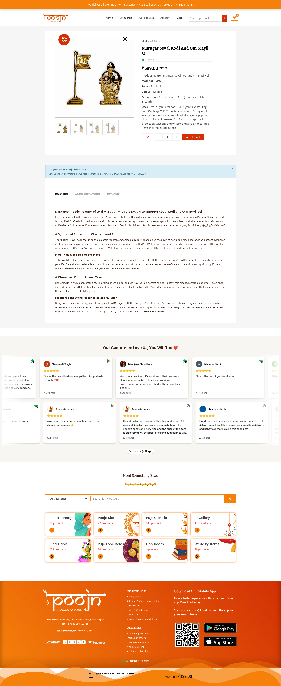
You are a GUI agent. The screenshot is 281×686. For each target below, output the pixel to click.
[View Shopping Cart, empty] (234, 18)
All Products (146, 18)
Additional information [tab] (88, 193)
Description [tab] (62, 193)
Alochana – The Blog (137, 651)
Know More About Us (138, 642)
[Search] (224, 18)
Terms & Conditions (137, 610)
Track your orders (136, 637)
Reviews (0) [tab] (113, 193)
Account (165, 18)
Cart (179, 18)
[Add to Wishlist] (147, 136)
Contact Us (132, 614)
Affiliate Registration (138, 633)
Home (109, 18)
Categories (126, 18)
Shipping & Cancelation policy (143, 601)
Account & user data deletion (142, 619)
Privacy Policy (134, 596)
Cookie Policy (133, 605)
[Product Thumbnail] (125, 39)
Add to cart (193, 137)
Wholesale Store (135, 646)
